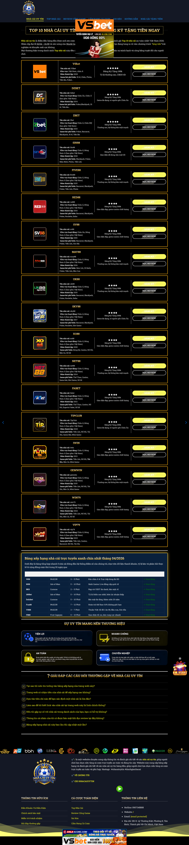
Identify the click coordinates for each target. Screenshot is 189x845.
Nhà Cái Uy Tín (35, 18)
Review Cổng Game (74, 18)
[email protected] (139, 816)
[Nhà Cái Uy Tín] (34, 7)
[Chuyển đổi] (23, 686)
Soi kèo (117, 18)
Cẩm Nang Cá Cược (99, 18)
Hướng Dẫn (131, 18)
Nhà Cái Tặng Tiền (152, 18)
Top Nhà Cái (54, 18)
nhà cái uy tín (149, 759)
